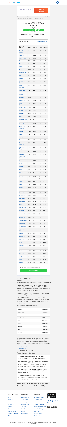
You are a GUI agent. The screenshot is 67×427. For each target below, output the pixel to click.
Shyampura (22, 195)
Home (9, 397)
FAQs (9, 409)
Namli (20, 259)
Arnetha (21, 169)
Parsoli (21, 204)
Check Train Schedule (41, 10)
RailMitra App (22, 348)
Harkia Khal (22, 236)
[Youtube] (53, 400)
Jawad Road (22, 226)
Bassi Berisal (22, 207)
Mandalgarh (22, 198)
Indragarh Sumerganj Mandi (22, 156)
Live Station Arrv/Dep (40, 406)
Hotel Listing (24, 413)
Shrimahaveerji (23, 110)
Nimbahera (22, 223)
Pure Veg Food (25, 404)
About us (10, 399)
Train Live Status (38, 402)
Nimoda (21, 131)
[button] (33, 269)
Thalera (21, 181)
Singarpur (21, 69)
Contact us (11, 404)
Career (10, 406)
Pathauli (21, 61)
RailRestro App (23, 346)
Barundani (22, 201)
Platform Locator (38, 416)
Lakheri (21, 160)
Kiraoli (20, 66)
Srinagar (21, 187)
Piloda (20, 116)
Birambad (21, 97)
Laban (20, 163)
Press (9, 402)
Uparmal (21, 193)
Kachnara (21, 251)
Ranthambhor (22, 140)
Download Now (33, 270)
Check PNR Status (39, 397)
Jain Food (23, 406)
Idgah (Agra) (22, 58)
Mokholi (21, 137)
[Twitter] (48, 400)
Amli (20, 151)
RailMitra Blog (25, 397)
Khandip (21, 113)
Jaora (20, 256)
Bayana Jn (22, 100)
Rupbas (21, 78)
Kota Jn (21, 177)
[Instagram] (55, 400)
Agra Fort (21, 55)
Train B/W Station (39, 404)
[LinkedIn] (57, 400)
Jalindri (21, 190)
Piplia (20, 242)
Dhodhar (21, 253)
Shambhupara (23, 217)
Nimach (21, 233)
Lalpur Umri (22, 123)
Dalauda (21, 248)
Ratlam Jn (22, 262)
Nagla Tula (22, 90)
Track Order (24, 399)
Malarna (21, 134)
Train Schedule (38, 399)
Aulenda (21, 75)
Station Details (38, 413)
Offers (23, 411)
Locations (23, 409)
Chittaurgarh (22, 213)
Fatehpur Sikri (22, 72)
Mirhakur (21, 63)
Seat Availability (38, 409)
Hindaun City (22, 107)
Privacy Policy (12, 411)
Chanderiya (22, 210)
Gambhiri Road (23, 220)
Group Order (24, 402)
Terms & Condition (13, 413)
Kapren (21, 166)
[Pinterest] (48, 402)
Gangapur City (23, 119)
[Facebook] (50, 400)
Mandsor (21, 245)
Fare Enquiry (37, 411)
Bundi (20, 184)
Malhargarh (22, 239)
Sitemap (10, 416)
